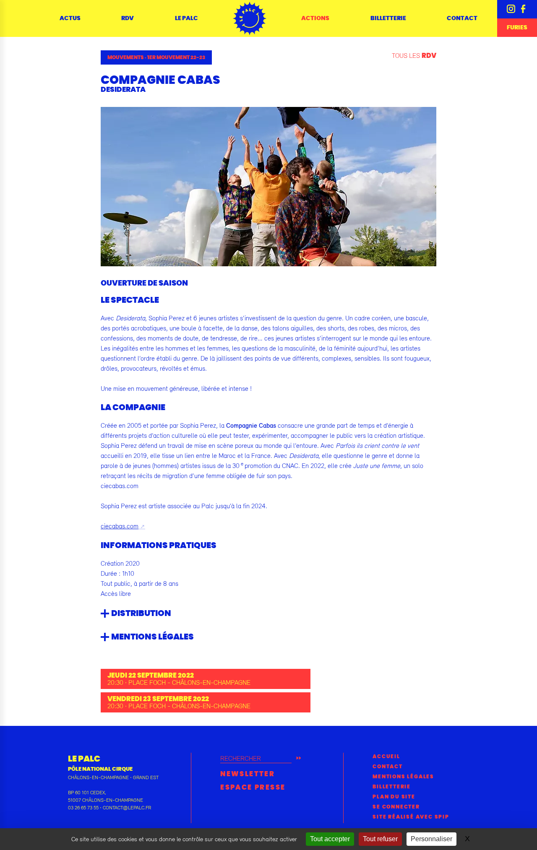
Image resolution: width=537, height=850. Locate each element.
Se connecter (396, 806)
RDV (127, 18)
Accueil (386, 756)
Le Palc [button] (186, 18)
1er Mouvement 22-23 (176, 57)
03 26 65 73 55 (83, 808)
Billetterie (388, 18)
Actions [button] (315, 18)
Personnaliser (431, 838)
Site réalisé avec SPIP (411, 816)
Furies (517, 28)
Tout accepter (330, 838)
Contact (462, 18)
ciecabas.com (119, 526)
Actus (70, 18)
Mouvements (125, 57)
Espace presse (252, 787)
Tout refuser (380, 838)
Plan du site (394, 796)
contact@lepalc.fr (127, 808)
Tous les (414, 55)
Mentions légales (403, 776)
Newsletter (247, 774)
